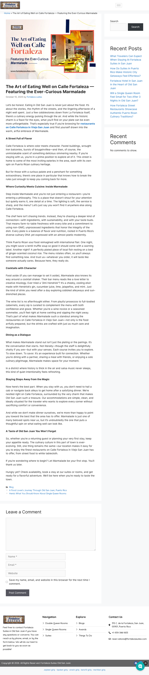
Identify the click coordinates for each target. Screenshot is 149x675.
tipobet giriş (62, 670)
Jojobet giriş (49, 670)
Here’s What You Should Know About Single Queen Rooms (37, 493)
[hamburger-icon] (118, 5)
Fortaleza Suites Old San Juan (56, 663)
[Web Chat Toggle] (140, 666)
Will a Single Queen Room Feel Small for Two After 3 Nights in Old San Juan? (125, 97)
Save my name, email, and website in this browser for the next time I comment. (49, 582)
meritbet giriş (99, 670)
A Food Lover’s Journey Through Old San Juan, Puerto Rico (38, 490)
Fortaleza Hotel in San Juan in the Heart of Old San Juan (126, 84)
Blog (11, 487)
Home (7, 13)
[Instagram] (145, 663)
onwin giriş (74, 670)
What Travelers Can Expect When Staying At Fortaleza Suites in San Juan (126, 60)
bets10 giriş (86, 670)
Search (114, 21)
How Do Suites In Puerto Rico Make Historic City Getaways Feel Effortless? (125, 72)
